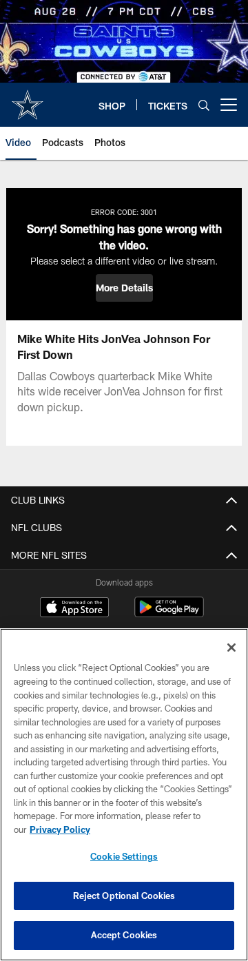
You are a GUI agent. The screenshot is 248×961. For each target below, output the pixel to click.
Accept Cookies (124, 934)
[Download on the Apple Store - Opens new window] (74, 609)
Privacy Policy (60, 829)
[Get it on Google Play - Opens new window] (169, 614)
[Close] (231, 647)
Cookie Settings (124, 856)
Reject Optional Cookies (124, 895)
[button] (124, 288)
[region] (124, 794)
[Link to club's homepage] (27, 99)
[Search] (203, 105)
